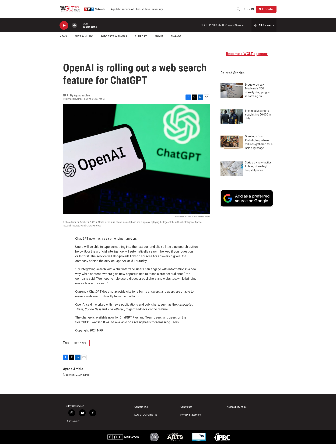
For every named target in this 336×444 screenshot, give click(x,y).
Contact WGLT (142, 407)
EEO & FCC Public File (145, 415)
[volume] (74, 25)
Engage (176, 36)
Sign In (249, 9)
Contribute (186, 407)
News (63, 36)
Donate (267, 9)
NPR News (80, 342)
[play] (64, 25)
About (159, 36)
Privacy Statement (190, 415)
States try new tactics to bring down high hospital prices (258, 166)
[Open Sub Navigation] (69, 36)
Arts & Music (84, 36)
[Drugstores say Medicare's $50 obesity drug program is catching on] (231, 90)
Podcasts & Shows (113, 36)
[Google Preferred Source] (247, 198)
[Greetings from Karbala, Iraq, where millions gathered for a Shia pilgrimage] (231, 142)
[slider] (79, 25)
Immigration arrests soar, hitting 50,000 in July (258, 114)
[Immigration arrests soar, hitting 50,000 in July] (231, 116)
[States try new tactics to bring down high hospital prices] (231, 168)
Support (141, 36)
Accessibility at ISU (237, 407)
